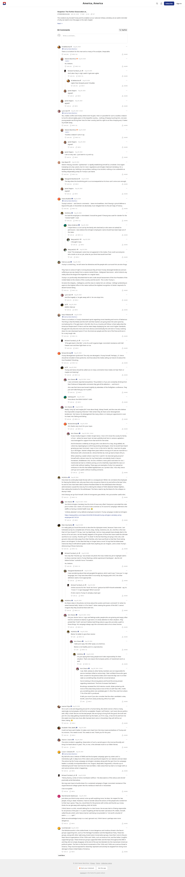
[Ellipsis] (126, 46)
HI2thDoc (68, 213)
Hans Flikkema (66, 315)
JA (65, 304)
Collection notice (106, 863)
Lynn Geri (65, 111)
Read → (59, 23)
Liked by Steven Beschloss (70, 49)
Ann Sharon (72, 379)
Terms (98, 863)
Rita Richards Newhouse (70, 796)
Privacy (92, 863)
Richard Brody (66, 353)
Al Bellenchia (66, 47)
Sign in (179, 3)
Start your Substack (87, 868)
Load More (61, 855)
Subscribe (169, 3)
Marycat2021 (75, 239)
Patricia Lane (66, 262)
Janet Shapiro (72, 91)
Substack (83, 873)
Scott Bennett (66, 828)
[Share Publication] (161, 3)
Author (67, 61)
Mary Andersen (73, 225)
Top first (124, 30)
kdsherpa (71, 397)
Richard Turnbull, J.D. (75, 71)
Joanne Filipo (66, 706)
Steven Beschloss (63, 14)
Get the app (102, 868)
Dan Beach (65, 162)
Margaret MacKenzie (71, 179)
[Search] (157, 3)
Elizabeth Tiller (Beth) (69, 728)
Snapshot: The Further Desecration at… (72, 12)
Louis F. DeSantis (67, 752)
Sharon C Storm (67, 740)
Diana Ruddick (66, 199)
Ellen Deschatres (67, 525)
